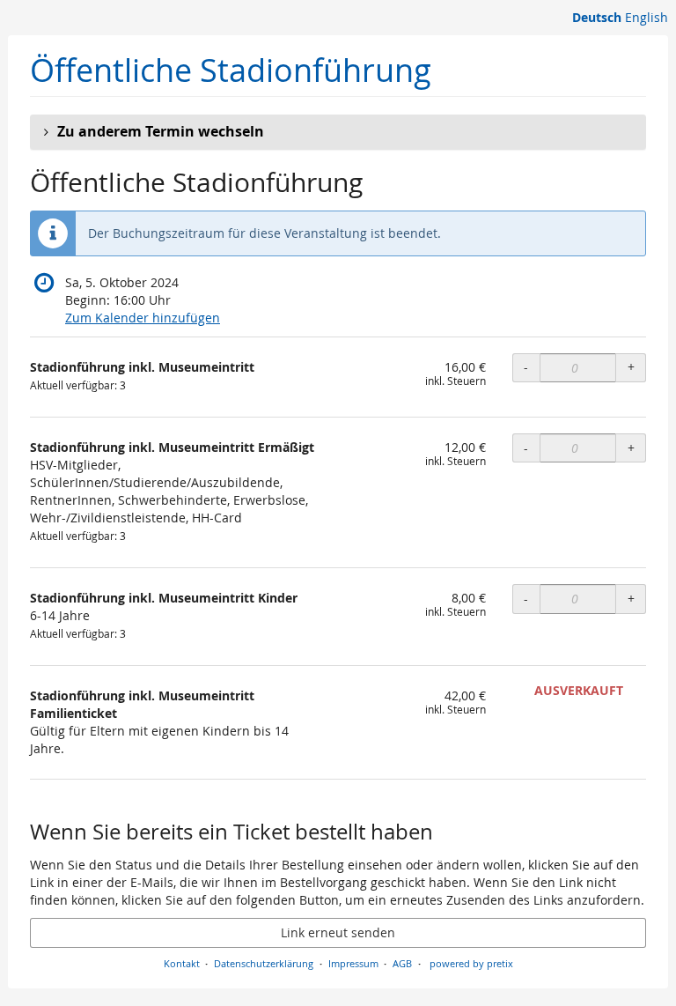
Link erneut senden (338, 932)
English (646, 17)
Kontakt (182, 963)
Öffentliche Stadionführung (230, 70)
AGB (402, 963)
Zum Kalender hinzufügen (142, 317)
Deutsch (596, 17)
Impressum (353, 963)
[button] (338, 132)
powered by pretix (471, 963)
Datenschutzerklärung (263, 963)
